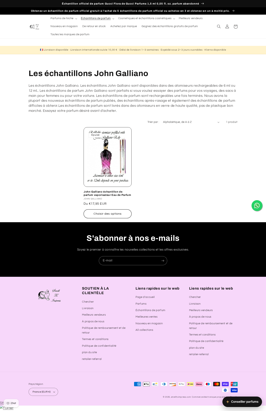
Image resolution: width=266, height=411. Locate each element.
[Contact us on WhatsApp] (257, 205)
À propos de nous (93, 321)
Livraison (88, 308)
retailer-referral (92, 359)
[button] (63, 19)
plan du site (89, 352)
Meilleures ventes (147, 316)
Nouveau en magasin (149, 323)
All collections (144, 330)
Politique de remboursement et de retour (103, 330)
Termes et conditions (95, 339)
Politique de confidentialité (99, 346)
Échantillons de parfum (150, 310)
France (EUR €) (42, 392)
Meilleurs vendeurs (94, 314)
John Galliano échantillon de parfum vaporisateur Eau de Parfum (107, 193)
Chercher (88, 301)
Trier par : (153, 122)
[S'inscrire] (163, 260)
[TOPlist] (6, 408)
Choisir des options (108, 213)
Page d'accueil (145, 297)
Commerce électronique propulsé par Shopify (215, 397)
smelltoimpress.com (181, 397)
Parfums (141, 303)
